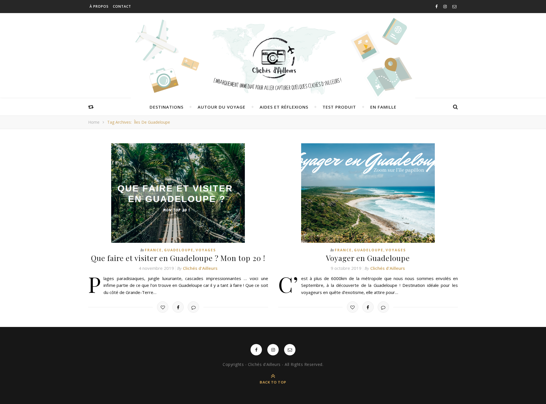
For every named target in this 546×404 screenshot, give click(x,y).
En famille (383, 107)
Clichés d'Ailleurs (200, 268)
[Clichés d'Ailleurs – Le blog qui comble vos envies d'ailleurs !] (273, 58)
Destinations (166, 107)
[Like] (162, 307)
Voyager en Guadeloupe (368, 258)
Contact (122, 6)
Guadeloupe (178, 250)
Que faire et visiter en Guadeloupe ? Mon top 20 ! (178, 258)
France (153, 250)
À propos (99, 6)
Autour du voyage (221, 107)
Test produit (339, 107)
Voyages (206, 250)
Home (94, 122)
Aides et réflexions (284, 107)
